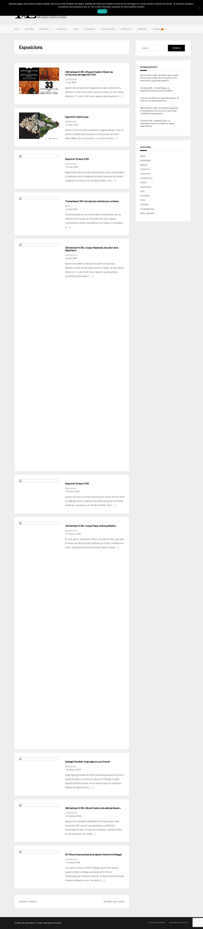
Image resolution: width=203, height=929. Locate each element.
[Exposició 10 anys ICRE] (39, 168)
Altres (68, 206)
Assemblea (145, 160)
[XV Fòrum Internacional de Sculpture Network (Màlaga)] (39, 863)
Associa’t (62, 29)
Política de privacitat (179, 923)
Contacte (126, 29)
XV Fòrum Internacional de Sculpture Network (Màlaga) (93, 854)
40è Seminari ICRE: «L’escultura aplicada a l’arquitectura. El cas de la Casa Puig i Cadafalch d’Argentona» (159, 111)
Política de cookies (156, 923)
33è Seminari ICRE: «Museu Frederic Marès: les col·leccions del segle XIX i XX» (89, 73)
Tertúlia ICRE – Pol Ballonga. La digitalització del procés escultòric (156, 89)
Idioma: (156, 29)
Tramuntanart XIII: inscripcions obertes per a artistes (92, 201)
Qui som (29, 29)
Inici (17, 29)
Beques (143, 164)
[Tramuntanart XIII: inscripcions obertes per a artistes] (39, 210)
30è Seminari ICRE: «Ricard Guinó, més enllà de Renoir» (93, 808)
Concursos (145, 173)
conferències (71, 79)
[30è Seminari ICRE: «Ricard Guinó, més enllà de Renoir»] (39, 817)
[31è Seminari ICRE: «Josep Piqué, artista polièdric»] (39, 633)
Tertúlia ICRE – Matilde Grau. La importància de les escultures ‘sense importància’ (157, 123)
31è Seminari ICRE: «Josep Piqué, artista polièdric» (90, 525)
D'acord (102, 11)
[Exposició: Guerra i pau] (39, 125)
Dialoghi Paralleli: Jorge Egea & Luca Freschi (87, 761)
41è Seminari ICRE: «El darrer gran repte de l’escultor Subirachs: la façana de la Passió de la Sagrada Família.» (159, 78)
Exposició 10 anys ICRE (77, 159)
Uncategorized (147, 208)
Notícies (43, 29)
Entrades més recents (114, 901)
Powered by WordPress (25, 923)
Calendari (90, 29)
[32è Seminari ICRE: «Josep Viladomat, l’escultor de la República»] (39, 355)
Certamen (145, 169)
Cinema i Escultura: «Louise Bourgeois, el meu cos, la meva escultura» (159, 99)
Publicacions (108, 29)
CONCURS (142, 29)
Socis (76, 29)
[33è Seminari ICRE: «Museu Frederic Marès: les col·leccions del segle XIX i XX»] (39, 81)
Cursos (143, 182)
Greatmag (47, 923)
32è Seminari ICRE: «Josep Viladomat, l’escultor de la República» (91, 248)
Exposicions (70, 121)
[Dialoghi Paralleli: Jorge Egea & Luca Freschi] (39, 770)
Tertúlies (144, 204)
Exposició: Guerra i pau (76, 116)
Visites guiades (147, 213)
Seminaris (145, 195)
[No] (199, 7)
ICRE (142, 191)
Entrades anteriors (28, 901)
